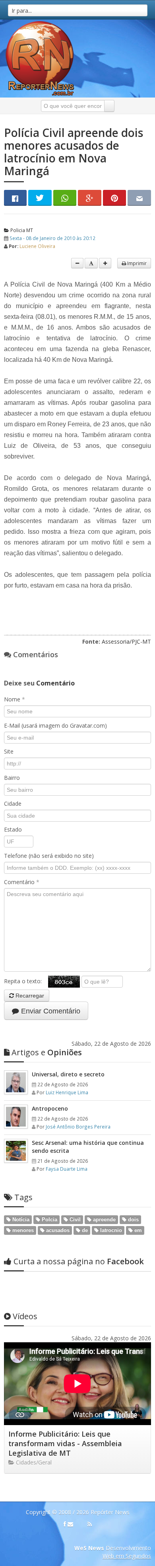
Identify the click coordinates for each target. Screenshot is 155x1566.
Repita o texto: (26, 981)
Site (9, 751)
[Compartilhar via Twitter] (40, 198)
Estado (13, 829)
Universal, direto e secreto (68, 1074)
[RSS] (89, 1524)
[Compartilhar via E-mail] (139, 198)
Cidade (12, 803)
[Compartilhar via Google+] (89, 198)
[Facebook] (65, 1524)
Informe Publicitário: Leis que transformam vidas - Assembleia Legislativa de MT (65, 1443)
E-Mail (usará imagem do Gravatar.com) (55, 725)
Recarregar (29, 995)
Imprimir (136, 263)
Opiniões (47, 1052)
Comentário (21, 882)
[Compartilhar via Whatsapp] (65, 198)
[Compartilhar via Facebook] (15, 198)
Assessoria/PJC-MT (126, 641)
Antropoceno (50, 1108)
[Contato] (70, 1524)
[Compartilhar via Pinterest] (114, 198)
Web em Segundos (127, 1556)
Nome (14, 699)
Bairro (12, 777)
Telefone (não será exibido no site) (49, 855)
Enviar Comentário (49, 1011)
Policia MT (21, 230)
